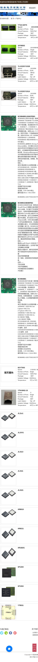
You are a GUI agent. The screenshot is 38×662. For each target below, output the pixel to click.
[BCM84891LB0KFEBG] (8, 123)
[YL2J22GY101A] (8, 95)
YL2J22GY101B (24, 66)
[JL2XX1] (8, 436)
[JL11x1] (8, 417)
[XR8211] (8, 533)
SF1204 (21, 567)
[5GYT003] (8, 372)
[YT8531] (8, 612)
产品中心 (18, 18)
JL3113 (20, 452)
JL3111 (20, 471)
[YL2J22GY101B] (8, 72)
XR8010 (21, 509)
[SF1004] (8, 591)
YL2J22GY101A (24, 91)
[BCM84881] (8, 285)
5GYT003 (21, 368)
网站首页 (32, 8)
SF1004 (21, 586)
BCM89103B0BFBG (25, 203)
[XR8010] (8, 512)
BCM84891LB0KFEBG (26, 116)
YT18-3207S (22, 25)
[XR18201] (8, 553)
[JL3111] (8, 475)
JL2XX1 (21, 433)
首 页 (12, 18)
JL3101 (20, 490)
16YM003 (21, 46)
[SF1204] (8, 572)
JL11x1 (20, 413)
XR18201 (21, 548)
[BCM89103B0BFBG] (8, 209)
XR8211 (21, 529)
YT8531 (21, 605)
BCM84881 (22, 279)
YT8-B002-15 (23, 390)
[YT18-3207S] (8, 27)
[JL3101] (8, 494)
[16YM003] (8, 49)
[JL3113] (8, 456)
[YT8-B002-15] (8, 397)
